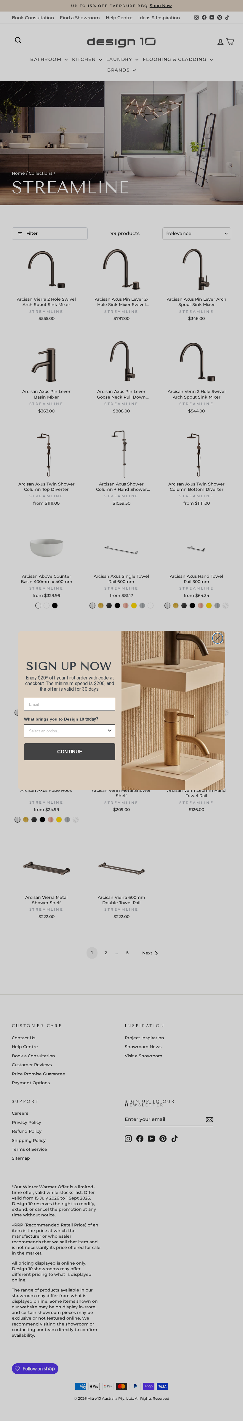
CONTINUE (69, 751)
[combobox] (68, 731)
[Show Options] (110, 731)
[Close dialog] (217, 638)
